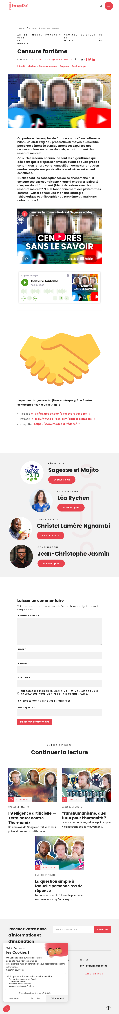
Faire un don (94, 973)
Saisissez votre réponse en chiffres (44, 701)
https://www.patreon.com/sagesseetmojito (62, 418)
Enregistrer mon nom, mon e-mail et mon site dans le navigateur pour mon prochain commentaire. (60, 692)
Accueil (21, 28)
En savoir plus (62, 479)
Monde (37, 34)
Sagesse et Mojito (71, 37)
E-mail (24, 663)
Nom (22, 649)
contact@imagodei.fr (94, 965)
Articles (33, 28)
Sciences (88, 34)
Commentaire (28, 615)
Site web (24, 677)
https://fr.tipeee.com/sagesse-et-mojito (59, 413)
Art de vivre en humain (23, 39)
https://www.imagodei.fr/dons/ (55, 424)
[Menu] (109, 6)
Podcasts (53, 34)
